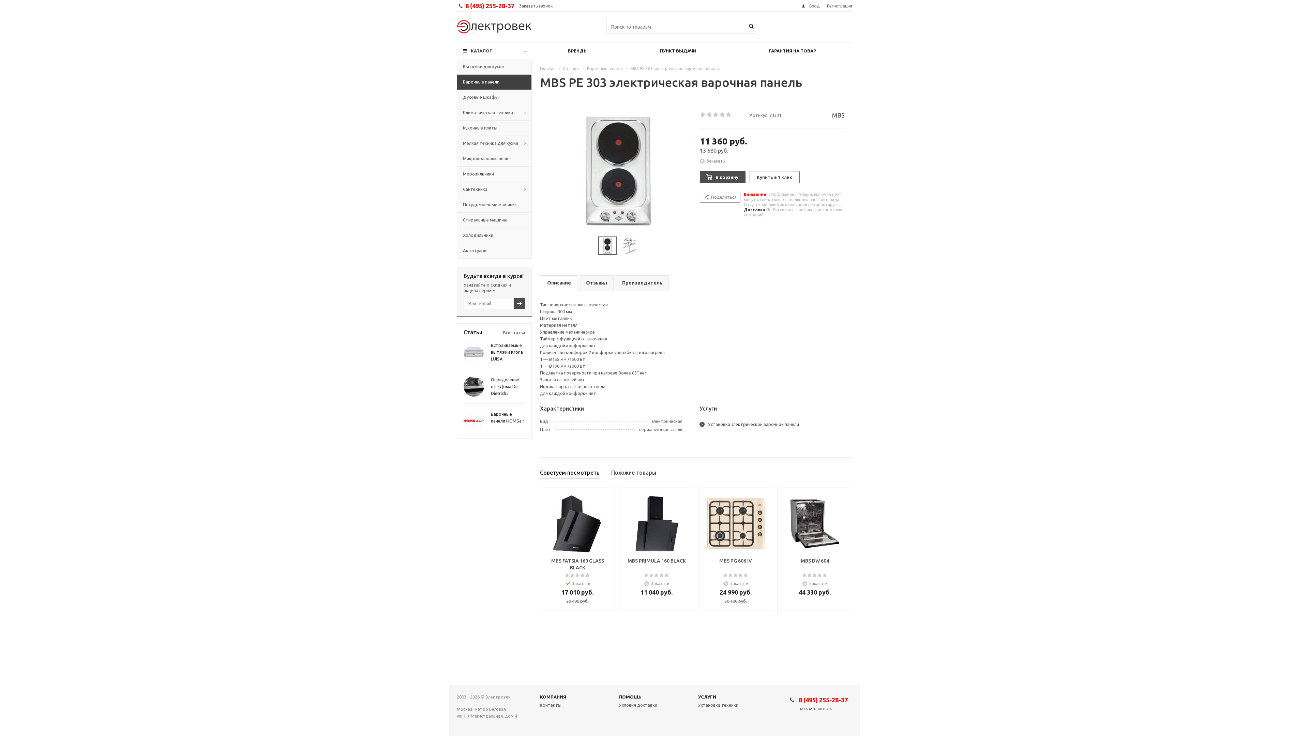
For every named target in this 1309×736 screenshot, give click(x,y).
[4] (722, 115)
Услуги (707, 696)
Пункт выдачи (678, 50)
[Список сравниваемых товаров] (777, 31)
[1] (703, 115)
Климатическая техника (488, 112)
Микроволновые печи (485, 158)
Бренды (578, 50)
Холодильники (478, 235)
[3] (716, 115)
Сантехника (475, 189)
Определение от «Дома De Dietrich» (505, 386)
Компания (553, 696)
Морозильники (478, 173)
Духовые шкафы (481, 97)
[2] (709, 115)
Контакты (550, 705)
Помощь (630, 696)
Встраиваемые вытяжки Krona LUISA (507, 352)
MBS (838, 115)
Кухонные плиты (480, 127)
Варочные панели (481, 81)
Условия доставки (638, 705)
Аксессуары (475, 250)
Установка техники (718, 705)
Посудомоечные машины (489, 204)
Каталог (481, 50)
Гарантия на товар (792, 50)
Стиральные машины (485, 219)
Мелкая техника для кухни (490, 143)
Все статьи (514, 333)
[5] (729, 115)
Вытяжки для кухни (483, 66)
